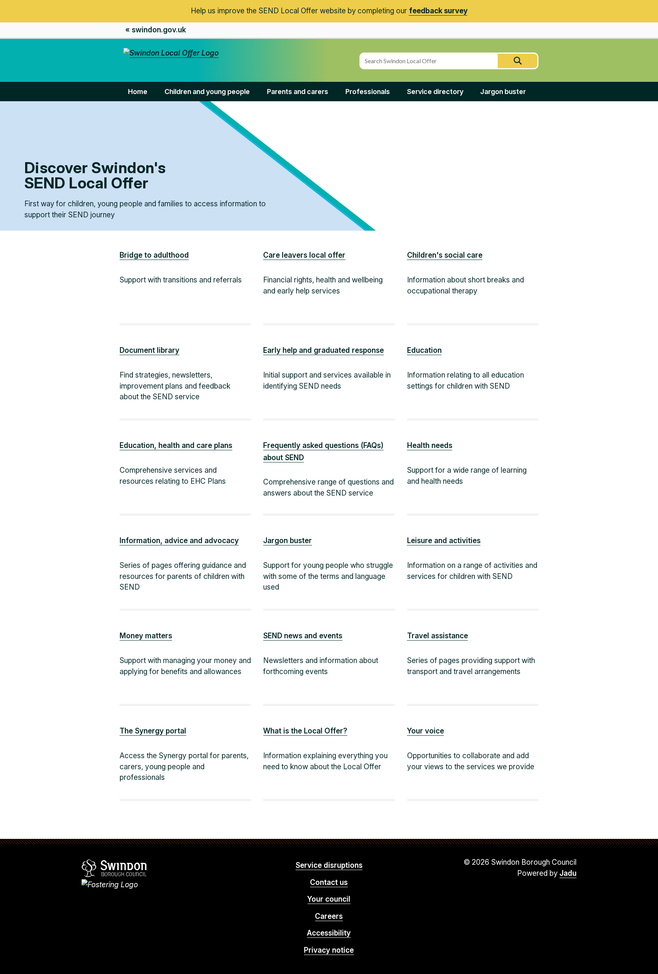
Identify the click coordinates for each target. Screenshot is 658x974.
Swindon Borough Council (114, 868)
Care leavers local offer (304, 255)
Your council (328, 899)
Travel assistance (437, 635)
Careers (329, 916)
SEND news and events (302, 635)
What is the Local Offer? (305, 731)
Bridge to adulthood (154, 255)
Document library (149, 350)
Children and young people (207, 92)
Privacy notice (329, 950)
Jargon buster (503, 92)
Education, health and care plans (176, 445)
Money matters (146, 635)
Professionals (367, 92)
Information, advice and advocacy (179, 540)
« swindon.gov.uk (155, 30)
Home (137, 92)
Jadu (568, 873)
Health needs (429, 445)
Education (424, 350)
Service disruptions (329, 865)
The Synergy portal (153, 731)
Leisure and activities (444, 540)
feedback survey (438, 10)
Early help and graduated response (323, 350)
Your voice (425, 731)
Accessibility (329, 933)
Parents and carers (297, 92)
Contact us (329, 882)
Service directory (435, 92)
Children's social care (444, 255)
